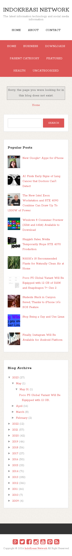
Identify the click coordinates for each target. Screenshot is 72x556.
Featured (54, 58)
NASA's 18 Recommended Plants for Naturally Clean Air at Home (43, 263)
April (19, 406)
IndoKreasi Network (36, 10)
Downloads (55, 46)
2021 (15, 430)
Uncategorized (46, 70)
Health (19, 70)
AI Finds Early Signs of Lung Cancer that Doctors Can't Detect (41, 181)
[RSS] (56, 542)
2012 (15, 483)
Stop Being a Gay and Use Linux (43, 317)
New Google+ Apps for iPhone (43, 158)
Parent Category (24, 58)
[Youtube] (43, 542)
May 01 (24, 389)
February (21, 418)
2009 (15, 501)
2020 (15, 435)
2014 (15, 471)
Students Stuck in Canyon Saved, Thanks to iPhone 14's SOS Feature (41, 302)
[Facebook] (29, 542)
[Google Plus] (15, 542)
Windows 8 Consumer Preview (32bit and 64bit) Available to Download (42, 225)
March (20, 412)
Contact (53, 30)
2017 (15, 453)
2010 (15, 495)
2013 (15, 477)
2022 (15, 424)
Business (30, 46)
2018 (15, 447)
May (18, 383)
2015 (15, 465)
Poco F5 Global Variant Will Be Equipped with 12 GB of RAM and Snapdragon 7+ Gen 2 (43, 283)
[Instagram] (36, 542)
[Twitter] (22, 542)
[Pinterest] (49, 542)
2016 (15, 459)
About (33, 30)
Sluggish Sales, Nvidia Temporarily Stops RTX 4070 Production (41, 244)
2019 (15, 441)
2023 (15, 377)
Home (16, 30)
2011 (15, 489)
